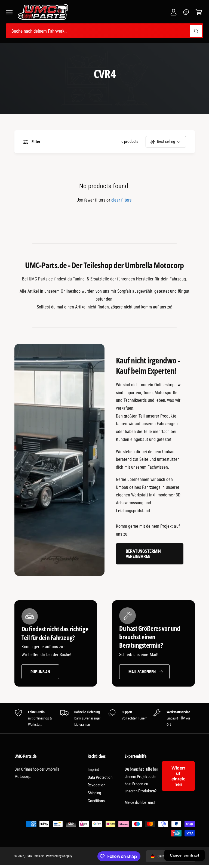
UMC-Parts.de (35, 856)
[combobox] (104, 30)
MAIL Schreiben (142, 671)
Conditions (96, 800)
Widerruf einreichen (178, 776)
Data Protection (100, 777)
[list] (104, 718)
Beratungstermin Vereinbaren (143, 554)
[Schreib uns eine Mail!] (186, 12)
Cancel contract (184, 855)
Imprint (93, 769)
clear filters (121, 200)
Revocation (96, 785)
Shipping (94, 792)
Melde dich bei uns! (140, 802)
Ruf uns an (40, 671)
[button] (9, 12)
